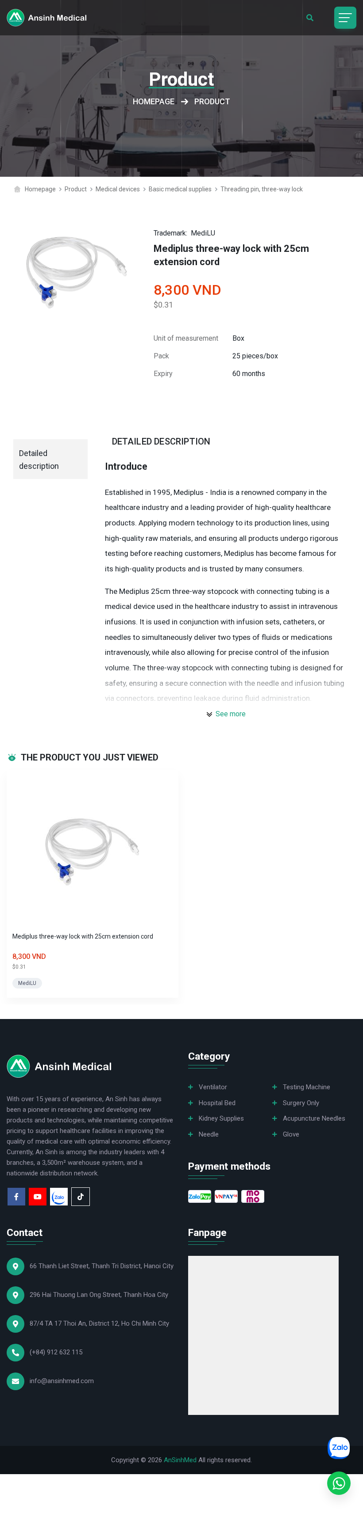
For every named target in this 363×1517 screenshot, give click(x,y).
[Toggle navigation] (345, 18)
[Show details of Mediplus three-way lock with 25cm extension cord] (92, 851)
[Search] (310, 17)
